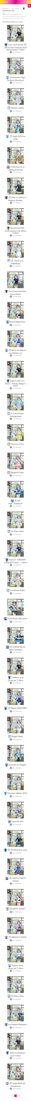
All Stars (16, 8)
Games (5, 8)
